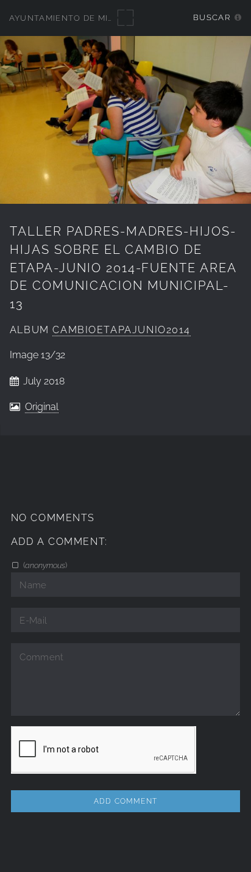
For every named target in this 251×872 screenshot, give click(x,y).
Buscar (211, 17)
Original (41, 407)
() (44, 565)
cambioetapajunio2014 (121, 330)
